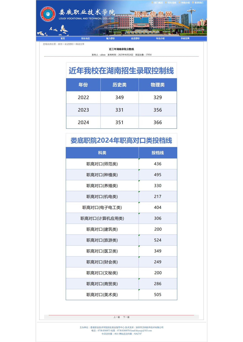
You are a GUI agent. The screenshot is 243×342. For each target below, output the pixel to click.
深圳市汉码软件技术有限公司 (149, 327)
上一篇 (116, 317)
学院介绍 (185, 2)
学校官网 (185, 38)
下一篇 (126, 317)
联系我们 (199, 2)
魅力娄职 (110, 38)
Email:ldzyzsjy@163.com (141, 330)
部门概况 (158, 2)
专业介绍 (160, 38)
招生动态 (85, 38)
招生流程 (172, 2)
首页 (63, 38)
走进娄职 (135, 38)
